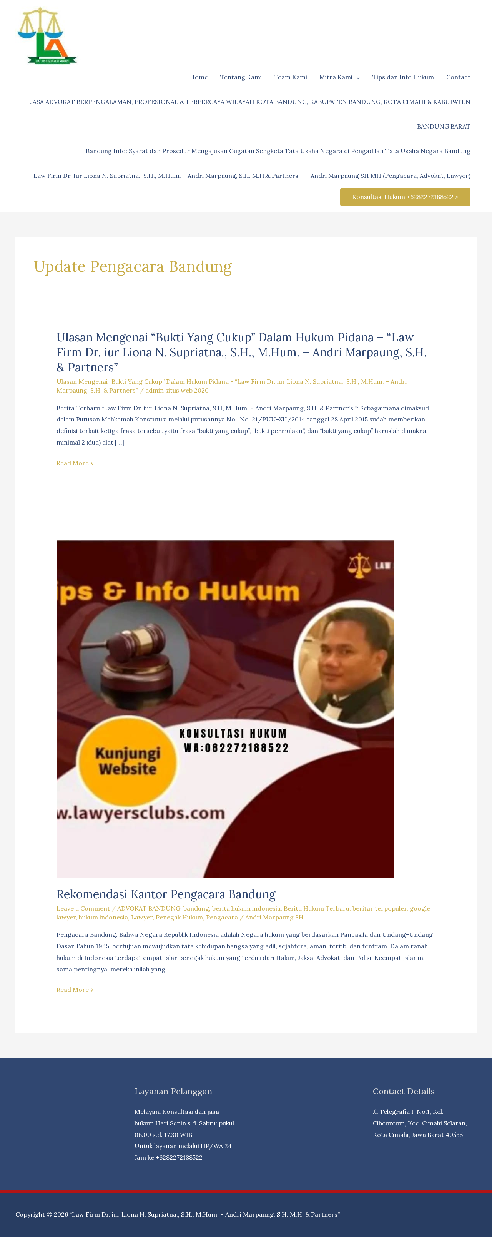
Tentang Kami (241, 77)
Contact (458, 77)
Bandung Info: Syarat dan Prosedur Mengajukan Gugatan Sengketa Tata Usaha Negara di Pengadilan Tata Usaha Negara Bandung (278, 151)
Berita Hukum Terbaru (316, 908)
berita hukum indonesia (246, 908)
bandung (196, 908)
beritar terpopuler (379, 908)
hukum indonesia (103, 917)
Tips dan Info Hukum (403, 77)
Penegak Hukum (179, 917)
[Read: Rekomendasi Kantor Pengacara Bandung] (225, 708)
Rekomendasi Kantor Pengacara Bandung (166, 894)
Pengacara (222, 917)
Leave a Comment (83, 908)
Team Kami (290, 77)
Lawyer (142, 917)
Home (199, 77)
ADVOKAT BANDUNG (148, 908)
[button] (405, 197)
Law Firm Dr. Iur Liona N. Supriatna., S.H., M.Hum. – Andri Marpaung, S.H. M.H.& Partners (165, 175)
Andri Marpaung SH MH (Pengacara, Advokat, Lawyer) (390, 175)
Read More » (75, 464)
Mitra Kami (335, 77)
